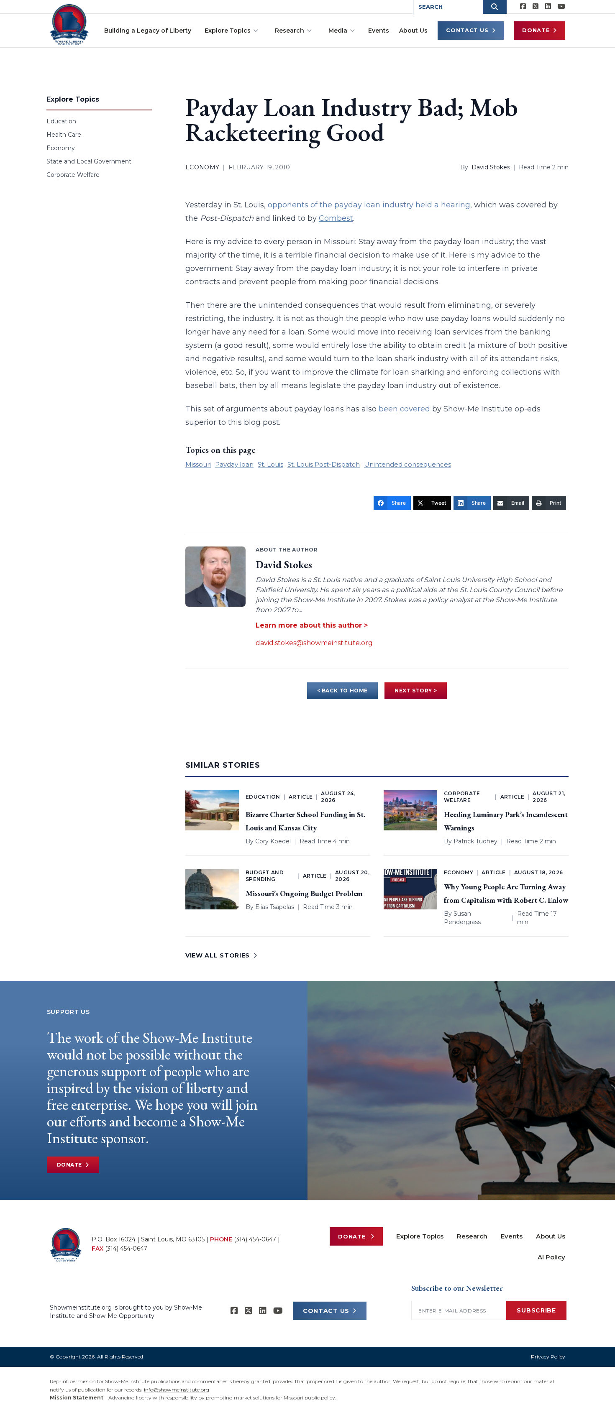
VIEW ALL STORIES (217, 955)
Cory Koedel (273, 841)
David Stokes (491, 167)
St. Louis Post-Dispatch (323, 464)
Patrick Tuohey (475, 841)
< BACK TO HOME (342, 690)
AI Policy (551, 1257)
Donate (536, 30)
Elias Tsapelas (274, 907)
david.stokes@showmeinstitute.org (314, 643)
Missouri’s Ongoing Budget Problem (304, 893)
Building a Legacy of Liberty (147, 30)
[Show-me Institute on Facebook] (523, 6)
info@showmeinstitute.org (176, 1389)
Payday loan (234, 464)
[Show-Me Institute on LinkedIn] (548, 6)
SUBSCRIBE (536, 1310)
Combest (336, 218)
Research (289, 30)
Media (337, 30)
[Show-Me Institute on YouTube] (561, 6)
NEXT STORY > (416, 690)
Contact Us (467, 30)
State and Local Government (88, 161)
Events (378, 30)
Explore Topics (228, 30)
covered (415, 409)
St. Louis (270, 464)
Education (61, 121)
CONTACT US (326, 1311)
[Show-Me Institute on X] (535, 6)
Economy (60, 148)
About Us (413, 30)
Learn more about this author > (312, 625)
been (388, 409)
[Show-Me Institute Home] (69, 24)
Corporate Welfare (73, 175)
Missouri (198, 464)
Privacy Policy (548, 1356)
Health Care (63, 134)
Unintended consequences (407, 464)
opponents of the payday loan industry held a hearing (369, 204)
